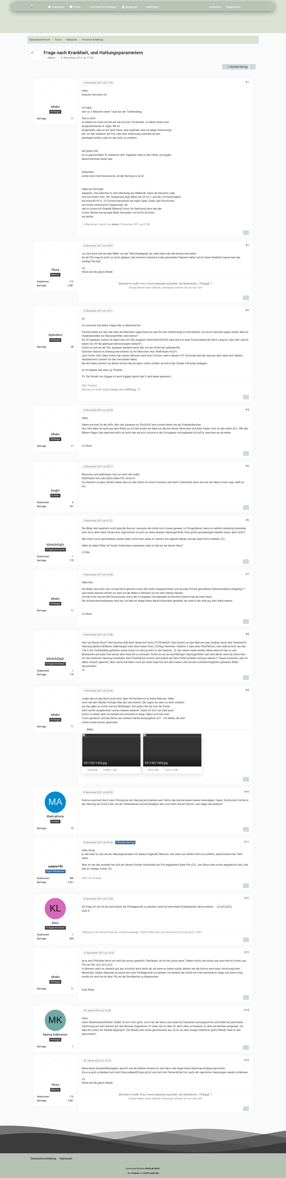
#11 (246, 841)
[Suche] (249, 7)
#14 (246, 1010)
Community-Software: (143, 1168)
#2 (247, 245)
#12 (246, 898)
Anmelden (215, 7)
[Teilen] (253, 67)
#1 (247, 82)
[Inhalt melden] (246, 232)
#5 (247, 466)
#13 (246, 952)
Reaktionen (43, 281)
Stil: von (143, 1173)
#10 (246, 791)
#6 (247, 520)
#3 (247, 310)
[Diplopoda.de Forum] (36, 7)
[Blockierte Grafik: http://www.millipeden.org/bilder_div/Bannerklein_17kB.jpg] (164, 283)
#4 (247, 409)
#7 (247, 574)
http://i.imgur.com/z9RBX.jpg (119, 389)
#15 (246, 1060)
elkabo (51, 57)
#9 (247, 690)
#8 (247, 634)
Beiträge (41, 118)
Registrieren (233, 7)
